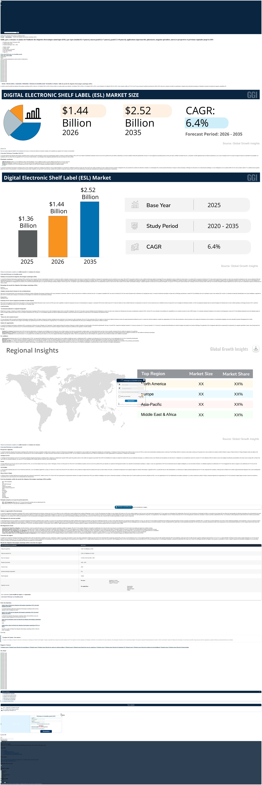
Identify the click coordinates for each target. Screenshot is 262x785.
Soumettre (131, 401)
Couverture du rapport (9, 699)
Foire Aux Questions (8, 701)
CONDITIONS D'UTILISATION (11, 753)
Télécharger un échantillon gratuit (37, 83)
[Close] (63, 715)
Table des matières (10, 83)
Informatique (10, 9)
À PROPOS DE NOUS (8, 751)
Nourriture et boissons (12, 14)
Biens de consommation (12, 21)
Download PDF (4, 740)
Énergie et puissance (12, 15)
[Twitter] (1, 765)
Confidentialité (142, 404)
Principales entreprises (9, 698)
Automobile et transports (13, 12)
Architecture (10, 20)
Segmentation (18, 83)
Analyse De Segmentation (9, 695)
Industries (6, 8)
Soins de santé (10, 10)
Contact (6, 29)
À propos (6, 27)
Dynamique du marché (8, 693)
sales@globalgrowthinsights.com (9, 710)
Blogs (5, 24)
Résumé (3, 83)
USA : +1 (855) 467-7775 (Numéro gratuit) (11, 3)
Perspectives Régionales (9, 696)
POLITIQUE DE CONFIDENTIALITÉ (12, 754)
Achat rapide (9, 55)
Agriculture (10, 17)
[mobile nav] (1, 5)
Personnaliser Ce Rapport (52, 83)
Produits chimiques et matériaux (14, 19)
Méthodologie (25, 83)
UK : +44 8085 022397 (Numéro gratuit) (30, 3)
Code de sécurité (35, 726)
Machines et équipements (13, 11)
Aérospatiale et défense (12, 16)
